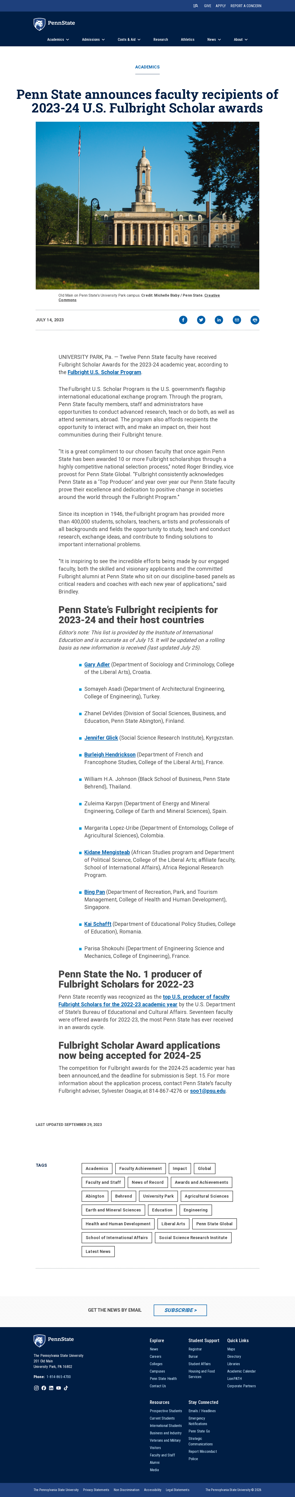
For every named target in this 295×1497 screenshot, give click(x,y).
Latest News (98, 1251)
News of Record (148, 1182)
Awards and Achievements (201, 1182)
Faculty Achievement (140, 1168)
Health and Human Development (118, 1223)
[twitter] (201, 320)
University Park (158, 1196)
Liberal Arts (173, 1223)
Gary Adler (97, 664)
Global (204, 1168)
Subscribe (178, 1310)
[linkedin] (219, 320)
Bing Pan (94, 892)
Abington (95, 1196)
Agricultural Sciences (207, 1196)
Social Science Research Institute (193, 1237)
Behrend (123, 1196)
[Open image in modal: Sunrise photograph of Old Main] (148, 205)
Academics (147, 67)
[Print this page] (255, 320)
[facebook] (183, 320)
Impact (180, 1168)
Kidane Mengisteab (107, 852)
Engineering (196, 1210)
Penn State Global (214, 1223)
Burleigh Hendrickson (110, 755)
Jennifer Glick (101, 738)
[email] (237, 320)
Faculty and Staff (103, 1182)
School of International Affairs (117, 1237)
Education (162, 1210)
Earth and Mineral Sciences (113, 1210)
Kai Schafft (97, 924)
